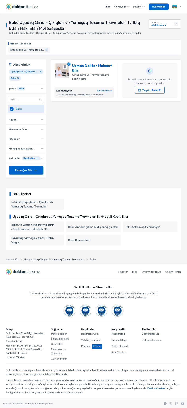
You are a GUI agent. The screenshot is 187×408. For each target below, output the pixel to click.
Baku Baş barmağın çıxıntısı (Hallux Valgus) (32, 240)
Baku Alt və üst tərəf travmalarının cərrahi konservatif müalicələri (32, 227)
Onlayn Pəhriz (173, 271)
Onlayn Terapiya (151, 271)
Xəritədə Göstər (104, 90)
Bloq (108, 6)
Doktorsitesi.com (152, 340)
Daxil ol (137, 6)
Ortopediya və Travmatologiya (90, 74)
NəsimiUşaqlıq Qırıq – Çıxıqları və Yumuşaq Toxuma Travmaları (32, 204)
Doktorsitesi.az (150, 333)
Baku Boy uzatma (79, 240)
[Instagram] (176, 403)
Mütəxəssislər (59, 333)
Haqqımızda (118, 333)
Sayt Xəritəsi (119, 352)
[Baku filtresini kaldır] (18, 78)
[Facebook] (165, 403)
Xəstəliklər (57, 344)
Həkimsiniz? (158, 6)
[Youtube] (182, 403)
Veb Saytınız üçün (91, 340)
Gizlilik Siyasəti (120, 346)
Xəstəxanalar (59, 358)
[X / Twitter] (170, 403)
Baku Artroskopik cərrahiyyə (143, 227)
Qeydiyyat (120, 6)
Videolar (123, 271)
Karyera (91, 346)
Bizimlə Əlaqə (119, 340)
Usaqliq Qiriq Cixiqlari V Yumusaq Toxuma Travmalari (54, 259)
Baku (93, 259)
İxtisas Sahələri (60, 338)
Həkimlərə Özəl (90, 333)
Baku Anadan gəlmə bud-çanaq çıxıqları (93, 227)
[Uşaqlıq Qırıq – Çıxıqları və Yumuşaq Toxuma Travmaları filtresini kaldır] (40, 71)
